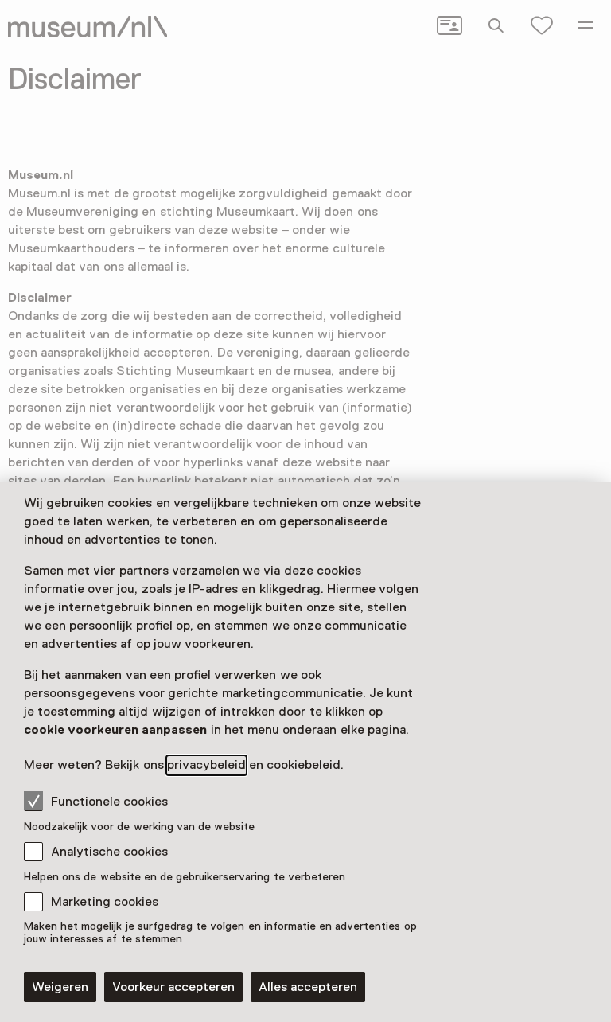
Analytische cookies (109, 852)
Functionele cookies (109, 801)
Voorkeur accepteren (173, 987)
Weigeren (60, 987)
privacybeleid (206, 765)
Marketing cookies (104, 902)
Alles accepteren (308, 987)
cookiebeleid (304, 765)
